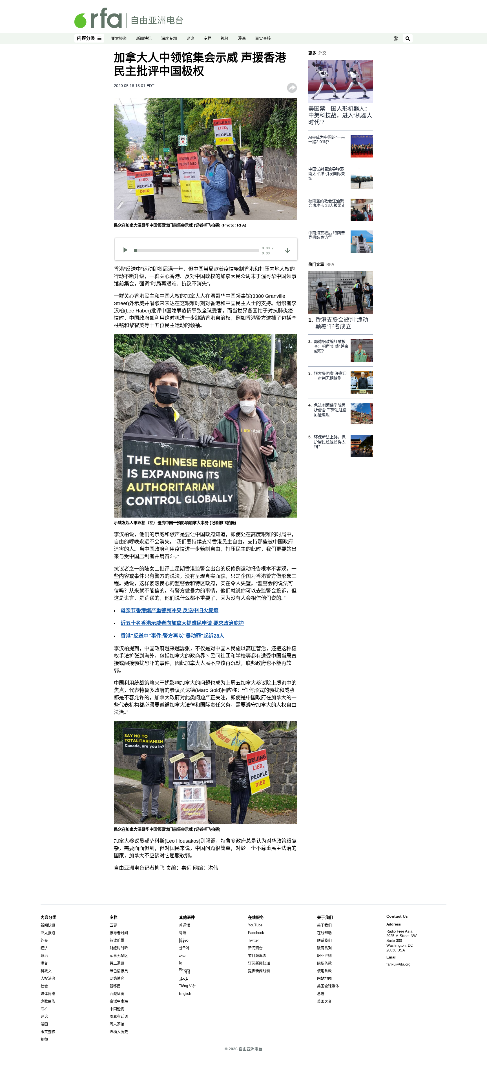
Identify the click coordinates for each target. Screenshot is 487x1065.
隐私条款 (324, 963)
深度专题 (169, 38)
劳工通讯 (117, 963)
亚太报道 (119, 38)
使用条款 (324, 971)
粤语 (182, 933)
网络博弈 (117, 978)
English (185, 993)
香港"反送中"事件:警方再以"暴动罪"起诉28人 (172, 636)
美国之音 (324, 1001)
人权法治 (48, 978)
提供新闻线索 (259, 971)
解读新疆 (117, 940)
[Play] (127, 251)
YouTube (255, 925)
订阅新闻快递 (259, 963)
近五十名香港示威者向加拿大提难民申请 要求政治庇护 (182, 623)
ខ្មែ (180, 963)
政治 (44, 955)
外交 (44, 940)
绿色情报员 (119, 971)
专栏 (207, 38)
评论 (190, 38)
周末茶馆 (117, 1024)
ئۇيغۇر (184, 978)
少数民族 (48, 1001)
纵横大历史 (119, 1032)
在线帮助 (324, 933)
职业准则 (324, 955)
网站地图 (324, 978)
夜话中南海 (119, 1001)
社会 (44, 986)
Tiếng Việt (187, 986)
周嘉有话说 (119, 1016)
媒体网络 (48, 993)
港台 (44, 963)
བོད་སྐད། (184, 971)
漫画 (242, 38)
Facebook (256, 933)
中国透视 (117, 1009)
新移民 (115, 986)
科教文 (46, 971)
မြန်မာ (184, 940)
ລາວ (182, 955)
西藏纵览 (117, 993)
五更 (113, 925)
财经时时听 (119, 948)
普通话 (184, 925)
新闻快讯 (144, 38)
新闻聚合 (255, 948)
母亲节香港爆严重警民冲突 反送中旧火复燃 (169, 610)
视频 (225, 38)
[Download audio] (287, 249)
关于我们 (324, 925)
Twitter (253, 940)
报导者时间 (119, 933)
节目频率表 (257, 955)
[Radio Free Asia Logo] (128, 17)
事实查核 (263, 38)
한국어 (184, 948)
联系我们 (324, 940)
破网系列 (324, 948)
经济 (44, 948)
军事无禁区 (119, 955)
